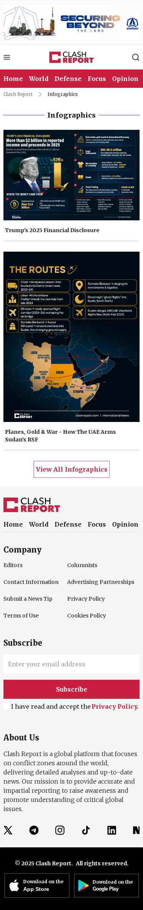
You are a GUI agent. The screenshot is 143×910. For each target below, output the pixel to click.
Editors (12, 565)
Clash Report (17, 94)
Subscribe (71, 689)
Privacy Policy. (115, 706)
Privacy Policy (86, 598)
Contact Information (30, 582)
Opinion (125, 524)
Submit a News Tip (27, 598)
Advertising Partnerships (94, 582)
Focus (97, 524)
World (38, 524)
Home (13, 78)
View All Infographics (72, 469)
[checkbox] (6, 706)
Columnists (82, 565)
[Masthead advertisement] (71, 22)
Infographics (63, 94)
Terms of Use (21, 615)
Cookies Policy (86, 615)
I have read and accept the (74, 706)
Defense (68, 524)
